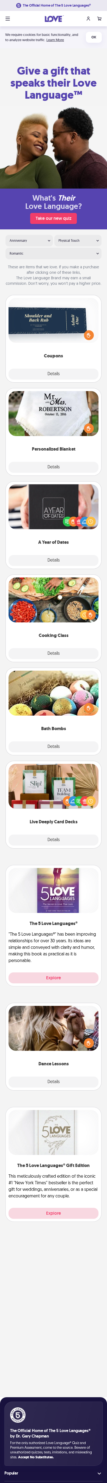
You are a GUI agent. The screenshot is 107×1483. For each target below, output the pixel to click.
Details (53, 374)
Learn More (55, 40)
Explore (53, 978)
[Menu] (7, 18)
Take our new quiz (53, 218)
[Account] (88, 18)
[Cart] (99, 18)
